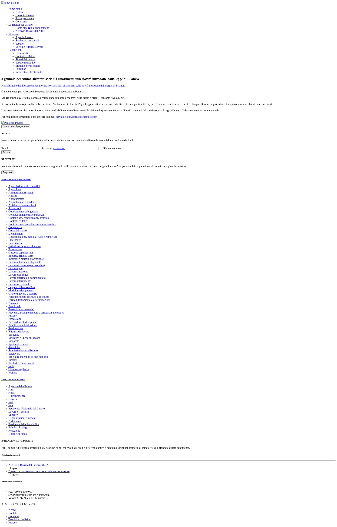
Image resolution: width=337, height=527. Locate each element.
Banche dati (15, 49)
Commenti (21, 21)
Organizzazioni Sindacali (22, 417)
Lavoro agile (15, 268)
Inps (10, 405)
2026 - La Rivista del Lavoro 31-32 (28, 464)
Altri (11, 389)
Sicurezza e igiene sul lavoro (24, 337)
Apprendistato (16, 198)
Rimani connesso (112, 148)
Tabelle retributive (25, 62)
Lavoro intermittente (19, 280)
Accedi (12, 509)
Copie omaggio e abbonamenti (32, 27)
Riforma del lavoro (18, 331)
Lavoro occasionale (19, 284)
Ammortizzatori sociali (21, 192)
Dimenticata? (59, 148)
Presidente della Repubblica (23, 424)
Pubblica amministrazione (22, 325)
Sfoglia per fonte (13, 379)
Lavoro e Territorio (18, 411)
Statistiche (14, 347)
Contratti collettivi (25, 56)
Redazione (14, 430)
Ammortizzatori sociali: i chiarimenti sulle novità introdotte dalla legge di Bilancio (80, 85)
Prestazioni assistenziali (21, 309)
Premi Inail (14, 306)
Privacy (12, 315)
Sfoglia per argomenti (16, 179)
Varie (11, 366)
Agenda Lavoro (24, 37)
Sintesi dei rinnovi (25, 59)
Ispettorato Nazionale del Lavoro (26, 408)
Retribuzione (15, 328)
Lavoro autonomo (18, 271)
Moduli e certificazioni (27, 65)
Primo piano (15, 8)
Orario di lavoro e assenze (22, 293)
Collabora (13, 516)
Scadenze (13, 334)
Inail (10, 402)
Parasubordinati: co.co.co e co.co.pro (28, 296)
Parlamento (14, 421)
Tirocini (12, 359)
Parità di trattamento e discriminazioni (29, 299)
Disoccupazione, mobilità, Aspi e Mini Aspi (32, 236)
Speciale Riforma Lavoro (29, 46)
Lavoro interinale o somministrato (27, 277)
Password (53, 148)
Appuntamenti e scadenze (22, 202)
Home (4, 85)
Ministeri (13, 414)
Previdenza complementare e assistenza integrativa (36, 312)
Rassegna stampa (24, 18)
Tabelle (19, 43)
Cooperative (15, 227)
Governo (13, 399)
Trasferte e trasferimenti (21, 363)
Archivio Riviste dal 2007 (29, 30)
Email (4, 148)
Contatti (12, 513)
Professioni (14, 318)
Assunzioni (14, 208)
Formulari (20, 68)
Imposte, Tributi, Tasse (21, 255)
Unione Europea (17, 433)
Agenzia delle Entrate (20, 386)
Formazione (15, 249)
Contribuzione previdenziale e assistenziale (32, 224)
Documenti (21, 53)
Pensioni (13, 303)
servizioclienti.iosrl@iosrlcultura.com (76, 116)
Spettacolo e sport (18, 344)
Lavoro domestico (18, 274)
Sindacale (13, 340)
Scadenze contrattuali (27, 40)
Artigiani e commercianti (22, 205)
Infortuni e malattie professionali (26, 258)
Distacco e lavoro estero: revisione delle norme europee (39, 471)
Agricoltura (14, 189)
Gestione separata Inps (20, 252)
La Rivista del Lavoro (20, 24)
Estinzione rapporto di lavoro (24, 246)
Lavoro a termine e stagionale (24, 262)
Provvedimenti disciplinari (22, 322)
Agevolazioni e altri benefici (24, 186)
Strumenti (13, 34)
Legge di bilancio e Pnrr (21, 287)
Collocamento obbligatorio (23, 211)
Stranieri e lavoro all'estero (23, 350)
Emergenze (14, 239)
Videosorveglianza (18, 369)
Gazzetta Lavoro (24, 15)
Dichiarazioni (15, 233)
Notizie (19, 12)
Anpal (11, 392)
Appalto (12, 195)
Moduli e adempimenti (20, 290)
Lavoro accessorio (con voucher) (26, 265)
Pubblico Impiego (18, 427)
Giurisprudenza (16, 395)
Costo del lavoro (17, 230)
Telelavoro (14, 353)
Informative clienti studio (29, 72)
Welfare (12, 372)
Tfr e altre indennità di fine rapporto (28, 356)
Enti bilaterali (15, 243)
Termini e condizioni (19, 519)
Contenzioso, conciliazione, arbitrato (28, 217)
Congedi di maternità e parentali (26, 214)
